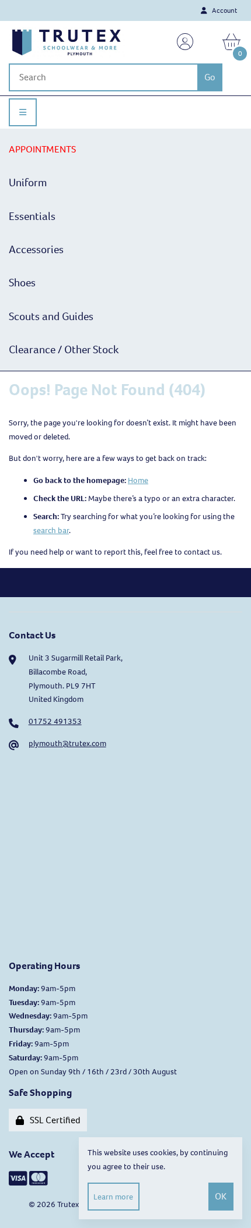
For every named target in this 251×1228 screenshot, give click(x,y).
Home (138, 480)
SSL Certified (53, 1120)
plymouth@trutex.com (67, 743)
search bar (51, 530)
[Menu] (23, 112)
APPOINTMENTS (42, 149)
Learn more (113, 1196)
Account (223, 10)
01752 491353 (55, 721)
